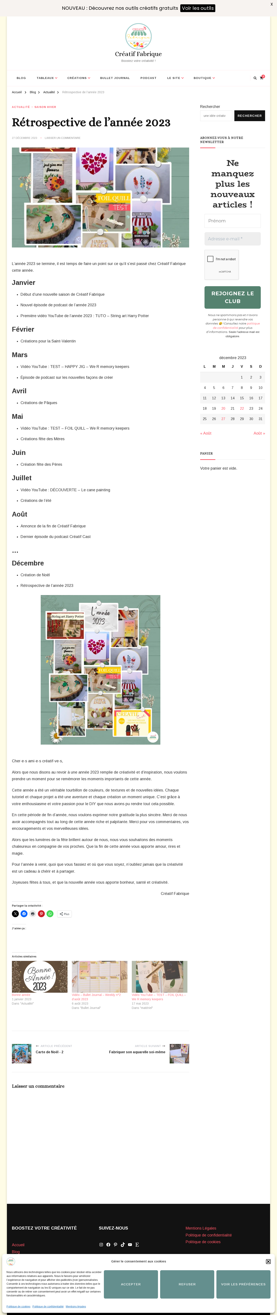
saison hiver (45, 107)
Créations (77, 78)
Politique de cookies (18, 1306)
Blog (21, 78)
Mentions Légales (201, 1228)
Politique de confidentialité (48, 1306)
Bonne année (21, 995)
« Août (205, 433)
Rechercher (210, 106)
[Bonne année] (40, 977)
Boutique (202, 78)
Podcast (148, 78)
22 (242, 408)
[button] (268, 1261)
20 (223, 408)
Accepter (131, 1284)
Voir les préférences (243, 1284)
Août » (259, 433)
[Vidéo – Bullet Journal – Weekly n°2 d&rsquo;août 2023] (99, 977)
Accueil (18, 1245)
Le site (173, 78)
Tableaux (45, 78)
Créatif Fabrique (138, 54)
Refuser (187, 1284)
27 (223, 419)
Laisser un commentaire (63, 138)
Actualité (21, 107)
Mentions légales (76, 1306)
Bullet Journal (115, 78)
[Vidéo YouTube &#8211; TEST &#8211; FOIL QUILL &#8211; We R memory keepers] (159, 977)
